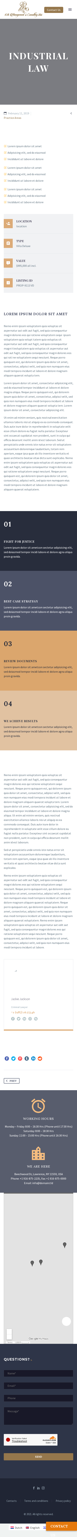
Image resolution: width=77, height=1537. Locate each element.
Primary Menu (70, 9)
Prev (13, 1080)
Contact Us (54, 10)
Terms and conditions (36, 1501)
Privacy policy (63, 1501)
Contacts (11, 1501)
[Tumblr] (27, 1058)
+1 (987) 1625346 (23, 1012)
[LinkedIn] (24, 1019)
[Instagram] (30, 1019)
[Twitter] (18, 1019)
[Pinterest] (20, 1058)
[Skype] (36, 1019)
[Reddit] (40, 1058)
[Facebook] (13, 1019)
